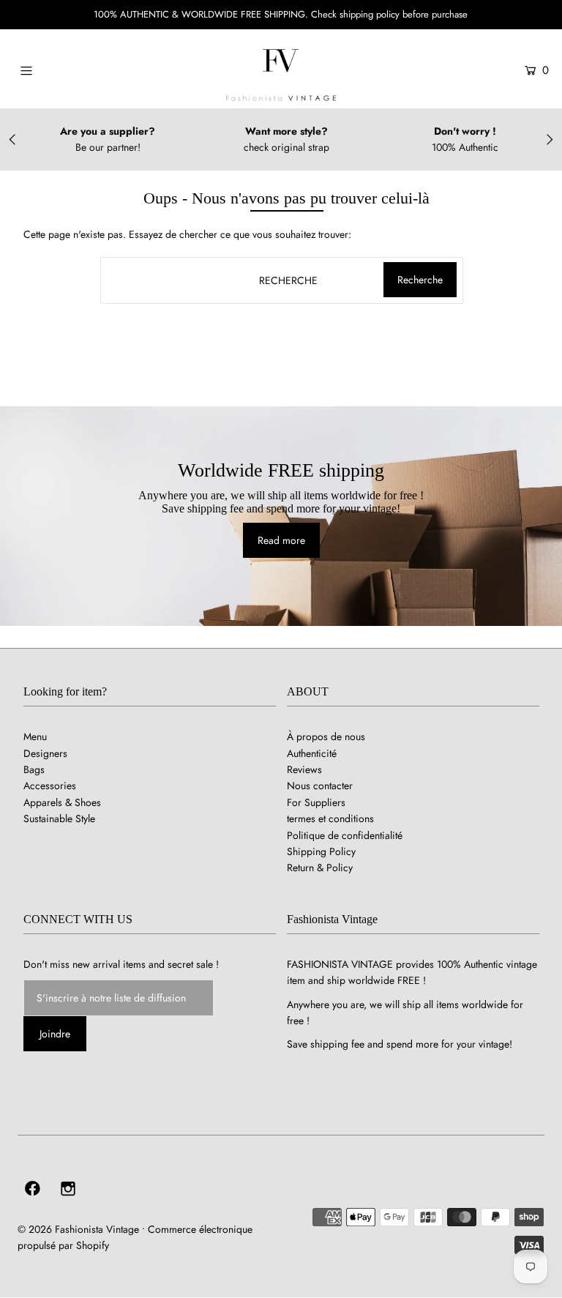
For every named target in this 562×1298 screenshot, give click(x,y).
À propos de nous (326, 736)
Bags (34, 769)
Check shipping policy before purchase (389, 14)
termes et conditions (330, 818)
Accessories (49, 785)
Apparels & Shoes (62, 802)
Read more (281, 540)
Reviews (304, 769)
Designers (45, 753)
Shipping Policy (321, 851)
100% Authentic (465, 147)
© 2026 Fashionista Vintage (78, 1229)
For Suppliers (316, 802)
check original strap (286, 147)
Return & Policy (320, 867)
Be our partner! (107, 147)
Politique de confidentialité (344, 835)
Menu (35, 736)
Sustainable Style (59, 818)
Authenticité (312, 753)
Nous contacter (320, 785)
